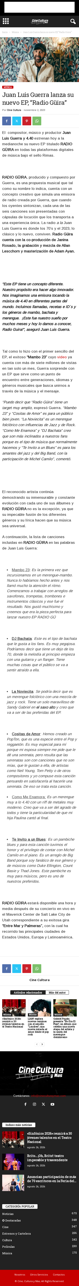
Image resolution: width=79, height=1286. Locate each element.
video (62, 357)
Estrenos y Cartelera (16, 1233)
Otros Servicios (39, 1274)
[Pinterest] (26, 121)
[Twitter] (16, 121)
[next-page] (42, 1044)
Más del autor (57, 992)
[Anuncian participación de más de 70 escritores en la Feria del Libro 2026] (13, 1183)
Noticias (8, 1214)
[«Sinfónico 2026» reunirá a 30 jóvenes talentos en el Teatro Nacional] (14, 1008)
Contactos (59, 1274)
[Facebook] (6, 121)
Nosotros (19, 1274)
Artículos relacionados (28, 992)
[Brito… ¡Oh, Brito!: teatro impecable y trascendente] (13, 1162)
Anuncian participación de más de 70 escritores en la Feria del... (51, 1179)
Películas (8, 1247)
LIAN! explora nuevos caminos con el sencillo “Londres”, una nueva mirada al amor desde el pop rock (38, 1026)
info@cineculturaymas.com (48, 1095)
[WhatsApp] (36, 121)
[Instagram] (35, 1104)
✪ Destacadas (11, 1220)
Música (15, 32)
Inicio (5, 32)
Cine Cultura (14, 110)
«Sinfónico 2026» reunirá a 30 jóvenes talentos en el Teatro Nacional (13, 1022)
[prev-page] (37, 1044)
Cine (5, 1227)
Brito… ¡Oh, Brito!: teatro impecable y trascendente (47, 1158)
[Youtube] (53, 1104)
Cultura (7, 1240)
